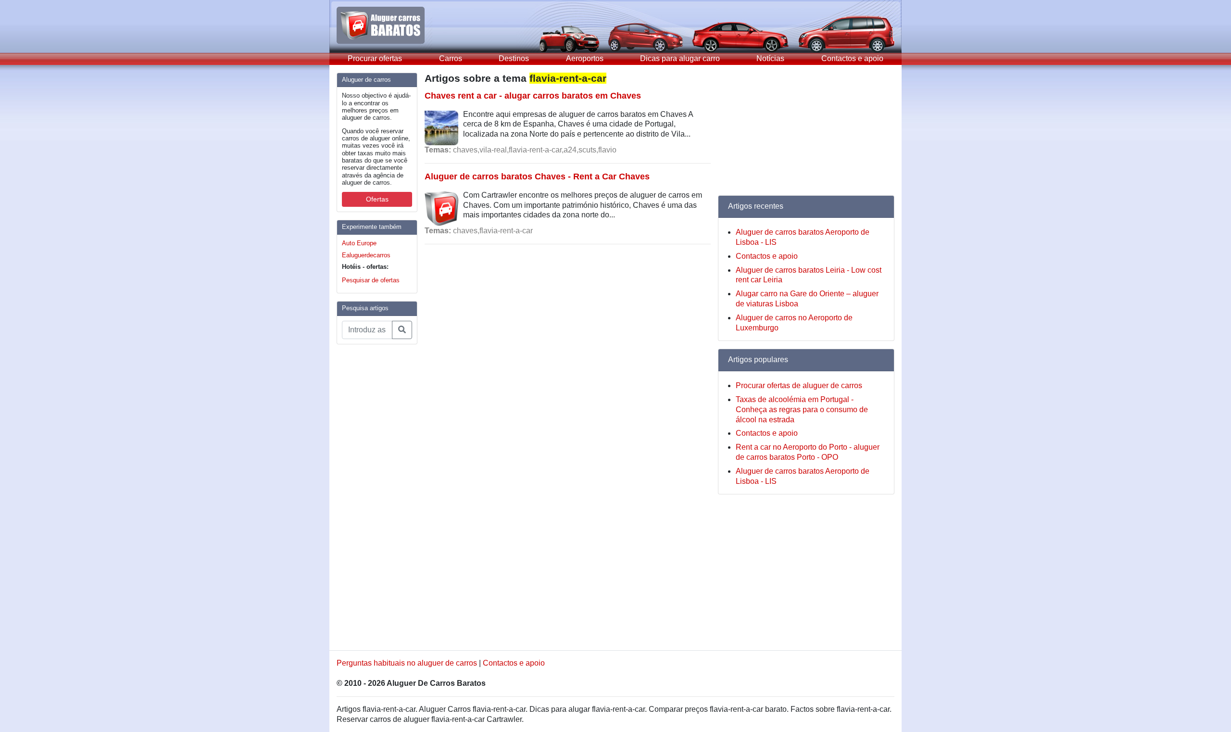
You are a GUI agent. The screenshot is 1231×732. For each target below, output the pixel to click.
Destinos (514, 58)
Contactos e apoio (852, 58)
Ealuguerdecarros (366, 255)
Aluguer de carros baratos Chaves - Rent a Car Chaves (537, 176)
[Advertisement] (375, 496)
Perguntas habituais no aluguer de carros (407, 663)
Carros (450, 58)
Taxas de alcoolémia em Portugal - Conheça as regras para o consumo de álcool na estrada (802, 409)
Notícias (770, 58)
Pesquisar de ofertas (371, 280)
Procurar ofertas (375, 58)
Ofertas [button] (377, 199)
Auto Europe (359, 243)
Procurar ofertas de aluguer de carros (799, 385)
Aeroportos (584, 58)
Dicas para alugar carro (680, 58)
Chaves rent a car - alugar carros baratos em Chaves (533, 95)
